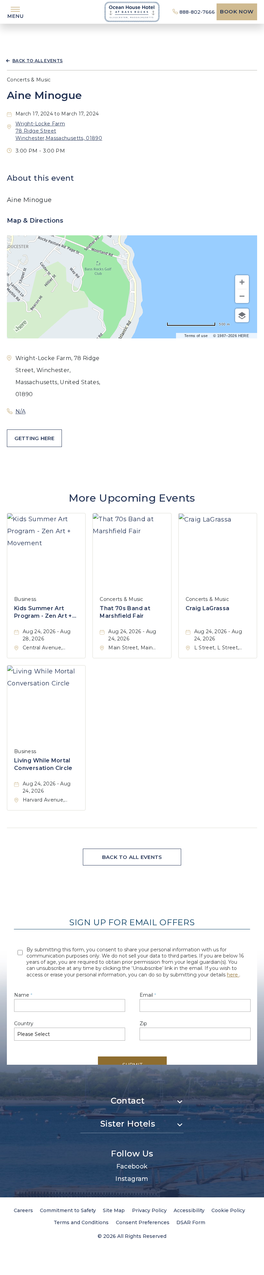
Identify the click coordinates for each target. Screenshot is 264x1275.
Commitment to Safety (68, 1210)
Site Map (114, 1210)
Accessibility (189, 1210)
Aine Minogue (44, 95)
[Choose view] (242, 315)
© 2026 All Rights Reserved (132, 1236)
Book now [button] (237, 11)
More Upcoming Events (132, 498)
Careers (23, 1210)
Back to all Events (37, 60)
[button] (34, 438)
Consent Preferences (142, 1222)
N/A (20, 411)
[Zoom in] (242, 282)
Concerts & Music (29, 80)
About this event (40, 178)
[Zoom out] (242, 296)
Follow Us (132, 1154)
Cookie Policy (228, 1210)
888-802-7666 (197, 12)
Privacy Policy (149, 1210)
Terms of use (196, 336)
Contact (127, 1101)
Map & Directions (35, 220)
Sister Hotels (127, 1124)
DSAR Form (190, 1222)
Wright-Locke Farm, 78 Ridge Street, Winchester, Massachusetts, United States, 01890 (57, 376)
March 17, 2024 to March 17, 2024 (57, 114)
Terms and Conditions (81, 1222)
